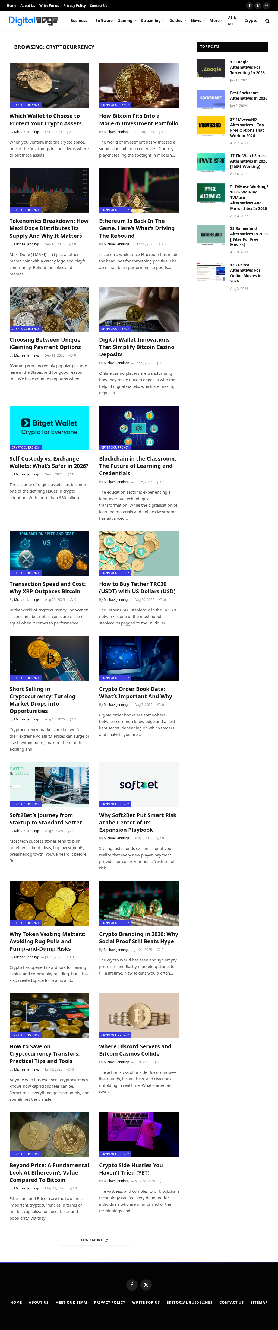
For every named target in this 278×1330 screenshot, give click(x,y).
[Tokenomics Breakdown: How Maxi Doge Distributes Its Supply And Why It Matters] (49, 190)
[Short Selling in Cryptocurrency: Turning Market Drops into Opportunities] (49, 658)
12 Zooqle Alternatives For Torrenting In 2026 (247, 67)
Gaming (125, 20)
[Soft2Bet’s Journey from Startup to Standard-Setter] (49, 784)
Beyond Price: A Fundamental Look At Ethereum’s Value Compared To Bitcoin (49, 1172)
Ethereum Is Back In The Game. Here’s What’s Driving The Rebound (137, 228)
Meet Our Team (71, 1302)
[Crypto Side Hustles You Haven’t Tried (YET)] (139, 1134)
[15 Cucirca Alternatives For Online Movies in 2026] (211, 271)
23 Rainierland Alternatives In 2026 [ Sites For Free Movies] (249, 236)
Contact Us (98, 5)
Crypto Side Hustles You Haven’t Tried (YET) (131, 1168)
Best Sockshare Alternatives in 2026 (248, 95)
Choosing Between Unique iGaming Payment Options (45, 343)
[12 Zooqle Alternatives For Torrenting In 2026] (211, 68)
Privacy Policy (74, 5)
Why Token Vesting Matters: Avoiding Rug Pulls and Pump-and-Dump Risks (48, 941)
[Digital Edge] (33, 20)
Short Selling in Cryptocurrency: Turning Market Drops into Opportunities (42, 700)
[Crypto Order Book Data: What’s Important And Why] (139, 658)
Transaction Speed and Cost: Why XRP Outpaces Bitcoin (48, 587)
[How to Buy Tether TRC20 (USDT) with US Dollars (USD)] (139, 553)
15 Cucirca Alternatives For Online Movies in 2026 (245, 273)
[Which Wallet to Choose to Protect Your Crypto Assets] (49, 85)
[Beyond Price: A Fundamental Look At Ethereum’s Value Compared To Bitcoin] (49, 1134)
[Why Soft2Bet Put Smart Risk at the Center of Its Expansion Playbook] (139, 784)
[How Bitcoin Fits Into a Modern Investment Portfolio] (139, 85)
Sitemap (259, 1302)
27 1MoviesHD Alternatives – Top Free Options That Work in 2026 (247, 127)
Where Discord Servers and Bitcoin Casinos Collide (135, 1050)
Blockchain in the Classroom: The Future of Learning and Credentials (137, 466)
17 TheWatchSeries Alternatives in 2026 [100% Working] (248, 161)
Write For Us (146, 1302)
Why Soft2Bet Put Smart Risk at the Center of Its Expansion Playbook (137, 822)
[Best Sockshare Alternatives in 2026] (211, 99)
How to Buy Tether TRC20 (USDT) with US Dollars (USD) (137, 587)
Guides (175, 20)
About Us (27, 5)
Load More (92, 1239)
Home (11, 5)
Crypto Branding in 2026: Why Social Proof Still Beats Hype (138, 937)
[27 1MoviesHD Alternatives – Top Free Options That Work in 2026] (211, 126)
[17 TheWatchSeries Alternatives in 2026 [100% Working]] (211, 162)
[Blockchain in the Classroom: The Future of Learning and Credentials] (139, 428)
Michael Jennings (27, 131)
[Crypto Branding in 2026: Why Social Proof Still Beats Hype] (139, 903)
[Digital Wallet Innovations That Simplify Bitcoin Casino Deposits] (139, 309)
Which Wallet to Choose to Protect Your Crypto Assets (46, 119)
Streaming (151, 20)
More (215, 20)
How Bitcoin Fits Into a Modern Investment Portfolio (138, 119)
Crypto (251, 20)
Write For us (49, 5)
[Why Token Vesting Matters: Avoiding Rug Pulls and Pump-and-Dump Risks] (49, 903)
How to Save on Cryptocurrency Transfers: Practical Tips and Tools (45, 1054)
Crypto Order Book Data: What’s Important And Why (135, 692)
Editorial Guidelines (190, 1302)
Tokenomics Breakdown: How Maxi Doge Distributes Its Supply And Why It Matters (49, 228)
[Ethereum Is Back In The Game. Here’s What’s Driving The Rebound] (139, 190)
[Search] (267, 21)
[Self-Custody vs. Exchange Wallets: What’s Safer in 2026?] (49, 428)
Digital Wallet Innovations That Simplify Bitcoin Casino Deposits (136, 347)
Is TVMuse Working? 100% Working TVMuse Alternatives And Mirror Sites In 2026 (249, 197)
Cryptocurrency (26, 105)
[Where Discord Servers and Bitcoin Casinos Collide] (139, 1015)
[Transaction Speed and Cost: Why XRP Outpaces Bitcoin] (49, 553)
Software (104, 20)
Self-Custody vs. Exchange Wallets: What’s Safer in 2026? (49, 462)
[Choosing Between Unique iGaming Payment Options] (49, 309)
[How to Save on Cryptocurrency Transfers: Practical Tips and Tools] (49, 1015)
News (196, 20)
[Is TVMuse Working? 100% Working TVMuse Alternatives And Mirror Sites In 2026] (211, 193)
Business (79, 20)
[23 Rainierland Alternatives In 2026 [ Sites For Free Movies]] (211, 235)
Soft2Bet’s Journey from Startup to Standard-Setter (46, 818)
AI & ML (232, 20)
